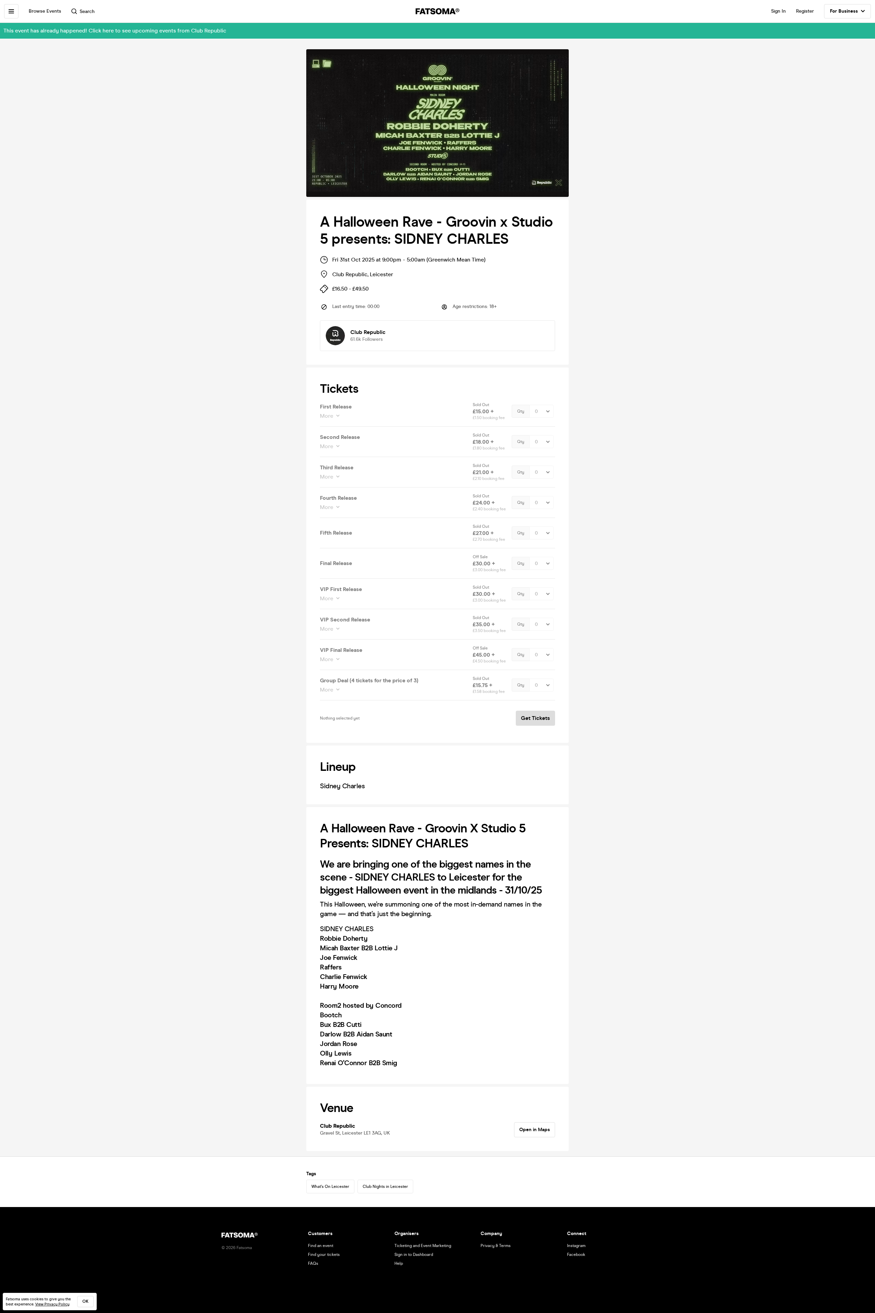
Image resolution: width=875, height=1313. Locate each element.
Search (87, 11)
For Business (844, 11)
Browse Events (45, 11)
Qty (520, 411)
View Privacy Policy (52, 1304)
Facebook (576, 1254)
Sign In (778, 11)
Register (805, 11)
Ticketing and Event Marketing (422, 1245)
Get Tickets (535, 718)
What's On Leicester (330, 1186)
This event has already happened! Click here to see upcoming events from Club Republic (114, 30)
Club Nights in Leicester (385, 1186)
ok (85, 1301)
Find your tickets (324, 1254)
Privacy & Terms (496, 1245)
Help (398, 1263)
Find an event (320, 1245)
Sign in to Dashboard (413, 1254)
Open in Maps (534, 1130)
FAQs (313, 1263)
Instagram (576, 1245)
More (326, 416)
